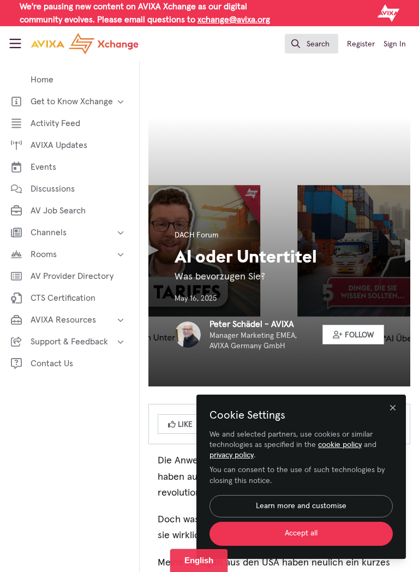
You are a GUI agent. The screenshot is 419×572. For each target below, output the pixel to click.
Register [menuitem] (361, 44)
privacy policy (232, 455)
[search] (311, 43)
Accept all (301, 533)
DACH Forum (197, 235)
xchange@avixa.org (233, 19)
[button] (353, 334)
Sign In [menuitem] (395, 44)
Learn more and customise (301, 506)
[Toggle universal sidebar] (15, 43)
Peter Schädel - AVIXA (252, 324)
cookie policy (340, 445)
